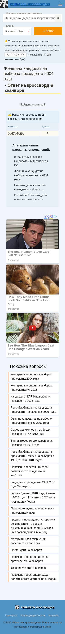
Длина (10, 26)
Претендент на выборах (26, 550)
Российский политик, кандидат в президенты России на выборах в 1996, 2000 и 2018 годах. (32, 456)
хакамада (16, 133)
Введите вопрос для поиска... (24, 13)
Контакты (54, 615)
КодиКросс (11, 615)
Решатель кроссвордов (30, 4)
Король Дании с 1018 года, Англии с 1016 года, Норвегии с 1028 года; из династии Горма (33, 497)
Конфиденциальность (33, 615)
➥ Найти (48, 30)
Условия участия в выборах (28, 567)
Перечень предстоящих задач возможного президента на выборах (30, 471)
